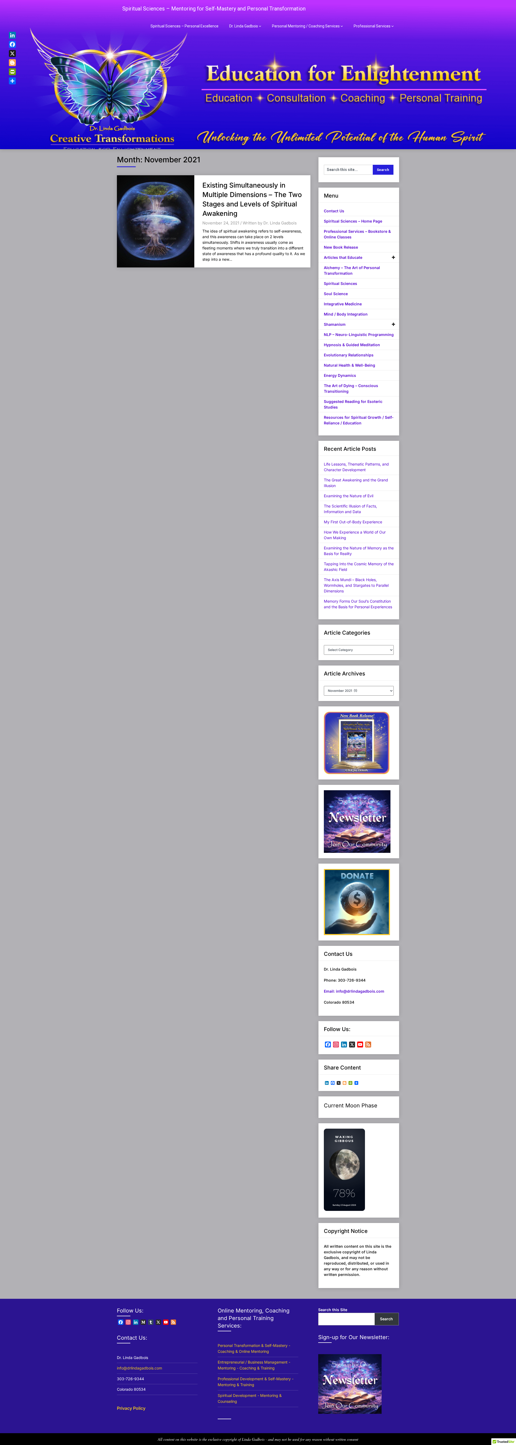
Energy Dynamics (340, 375)
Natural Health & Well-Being (349, 365)
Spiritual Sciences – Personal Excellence (184, 26)
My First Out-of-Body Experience (353, 522)
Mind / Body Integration (346, 314)
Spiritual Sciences (340, 283)
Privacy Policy (131, 1408)
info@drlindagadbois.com (139, 1368)
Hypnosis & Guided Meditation (352, 344)
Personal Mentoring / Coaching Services (306, 26)
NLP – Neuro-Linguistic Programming (359, 334)
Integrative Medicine (343, 304)
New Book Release (341, 247)
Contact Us (334, 211)
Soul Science (336, 293)
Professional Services (372, 26)
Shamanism (335, 324)
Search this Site (332, 1309)
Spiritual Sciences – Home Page (353, 221)
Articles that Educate (343, 257)
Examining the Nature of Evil (348, 495)
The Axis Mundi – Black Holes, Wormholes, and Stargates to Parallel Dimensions (356, 585)
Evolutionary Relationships (349, 355)
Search (386, 1319)
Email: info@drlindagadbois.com (354, 991)
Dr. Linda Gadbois (243, 26)
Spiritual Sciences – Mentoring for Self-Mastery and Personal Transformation (214, 8)
